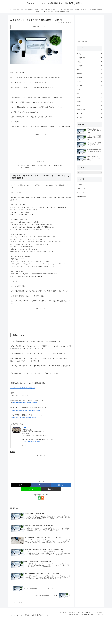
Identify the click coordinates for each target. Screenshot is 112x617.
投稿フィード (81, 188)
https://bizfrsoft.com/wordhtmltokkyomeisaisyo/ (26, 410)
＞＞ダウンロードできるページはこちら (22, 388)
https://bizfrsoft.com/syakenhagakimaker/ (24, 402)
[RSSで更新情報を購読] (25, 446)
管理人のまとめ (25, 167)
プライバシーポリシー (90, 612)
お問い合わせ (80, 612)
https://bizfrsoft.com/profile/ (31, 441)
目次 (38, 162)
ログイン (80, 185)
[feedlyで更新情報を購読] (23, 446)
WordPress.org (81, 196)
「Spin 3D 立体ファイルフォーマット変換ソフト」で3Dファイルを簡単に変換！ (42, 165)
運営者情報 (99, 612)
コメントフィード (82, 192)
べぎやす (25, 427)
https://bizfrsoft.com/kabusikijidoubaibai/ (24, 417)
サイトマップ (72, 612)
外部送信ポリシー (63, 612)
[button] (51, 489)
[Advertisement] (40, 146)
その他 (13, 451)
